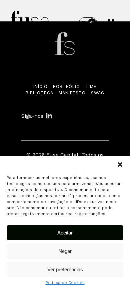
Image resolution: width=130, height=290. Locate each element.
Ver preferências (65, 269)
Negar (65, 251)
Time (91, 86)
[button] (120, 164)
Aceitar (65, 232)
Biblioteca (39, 92)
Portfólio (66, 86)
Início (40, 86)
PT (92, 22)
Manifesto (72, 92)
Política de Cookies (65, 282)
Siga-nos (32, 116)
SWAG (97, 92)
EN (84, 22)
